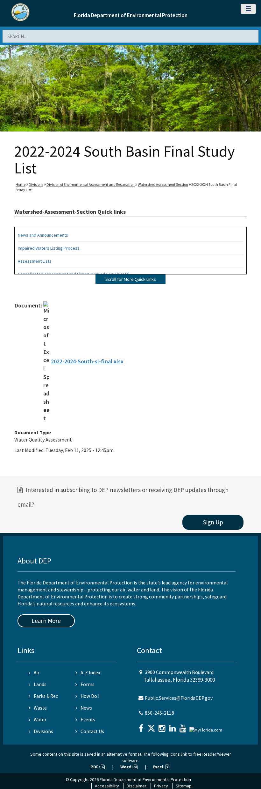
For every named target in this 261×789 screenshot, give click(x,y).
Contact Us (92, 731)
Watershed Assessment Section (163, 184)
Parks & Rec (46, 696)
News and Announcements (43, 235)
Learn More (46, 620)
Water (40, 720)
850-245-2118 (159, 713)
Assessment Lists (35, 261)
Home (20, 184)
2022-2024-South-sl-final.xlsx (87, 361)
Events (88, 720)
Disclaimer (136, 786)
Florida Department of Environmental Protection (130, 15)
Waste (40, 708)
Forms (88, 684)
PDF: (95, 767)
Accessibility (107, 786)
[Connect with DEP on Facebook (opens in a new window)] (141, 726)
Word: (127, 767)
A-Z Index (90, 673)
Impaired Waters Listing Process (49, 248)
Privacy (161, 786)
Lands (40, 684)
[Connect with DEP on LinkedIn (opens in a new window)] (173, 726)
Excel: (159, 767)
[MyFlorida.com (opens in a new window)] (206, 727)
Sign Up (213, 522)
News (86, 708)
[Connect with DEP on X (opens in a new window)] (152, 726)
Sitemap (184, 786)
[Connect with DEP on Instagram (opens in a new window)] (162, 726)
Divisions (36, 184)
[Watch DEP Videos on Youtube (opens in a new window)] (183, 726)
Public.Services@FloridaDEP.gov (179, 698)
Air (36, 673)
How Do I (90, 696)
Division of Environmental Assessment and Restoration (90, 184)
